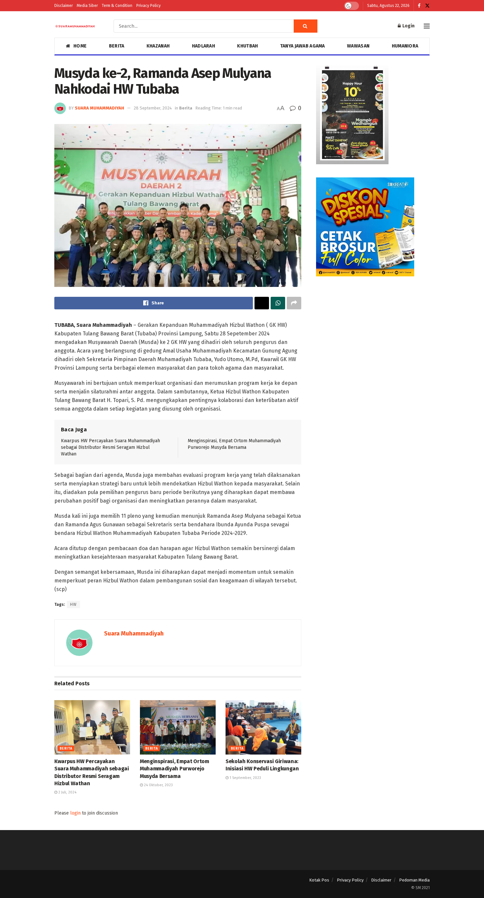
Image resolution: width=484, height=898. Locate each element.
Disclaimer (63, 5)
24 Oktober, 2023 (158, 785)
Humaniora (405, 46)
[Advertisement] (373, 336)
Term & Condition (117, 5)
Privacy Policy (148, 5)
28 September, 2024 (153, 108)
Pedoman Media (414, 880)
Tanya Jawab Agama (302, 46)
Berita (116, 46)
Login (408, 26)
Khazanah (158, 46)
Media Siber (87, 5)
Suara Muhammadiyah (99, 108)
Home (80, 46)
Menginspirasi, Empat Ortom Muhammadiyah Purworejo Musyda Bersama (174, 768)
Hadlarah (203, 46)
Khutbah (247, 46)
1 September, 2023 (245, 778)
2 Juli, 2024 (66, 792)
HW (73, 604)
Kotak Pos (319, 880)
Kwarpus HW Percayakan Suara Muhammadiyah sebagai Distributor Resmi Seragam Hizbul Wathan (110, 447)
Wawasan (358, 46)
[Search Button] (305, 26)
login (75, 813)
